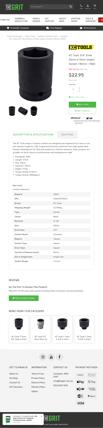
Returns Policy (38, 382)
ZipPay (34, 391)
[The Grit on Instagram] (43, 357)
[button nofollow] (81, 7)
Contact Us (14, 382)
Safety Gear (62, 20)
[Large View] (12, 111)
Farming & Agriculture (21, 20)
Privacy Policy (38, 378)
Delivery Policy (38, 387)
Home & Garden (36, 20)
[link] (23, 419)
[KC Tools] (82, 47)
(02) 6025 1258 (60, 385)
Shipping (67, 134)
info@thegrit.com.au (63, 381)
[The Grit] (51, 419)
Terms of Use (37, 374)
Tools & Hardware (90, 20)
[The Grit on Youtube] (51, 357)
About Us (13, 374)
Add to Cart (83, 104)
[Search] (70, 6)
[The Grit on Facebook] (59, 357)
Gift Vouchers (15, 387)
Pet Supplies (49, 20)
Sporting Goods (75, 20)
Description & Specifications (33, 134)
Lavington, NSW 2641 (60, 375)
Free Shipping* (56, 28)
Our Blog (13, 378)
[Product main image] (36, 74)
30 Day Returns (89, 28)
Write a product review (25, 298)
